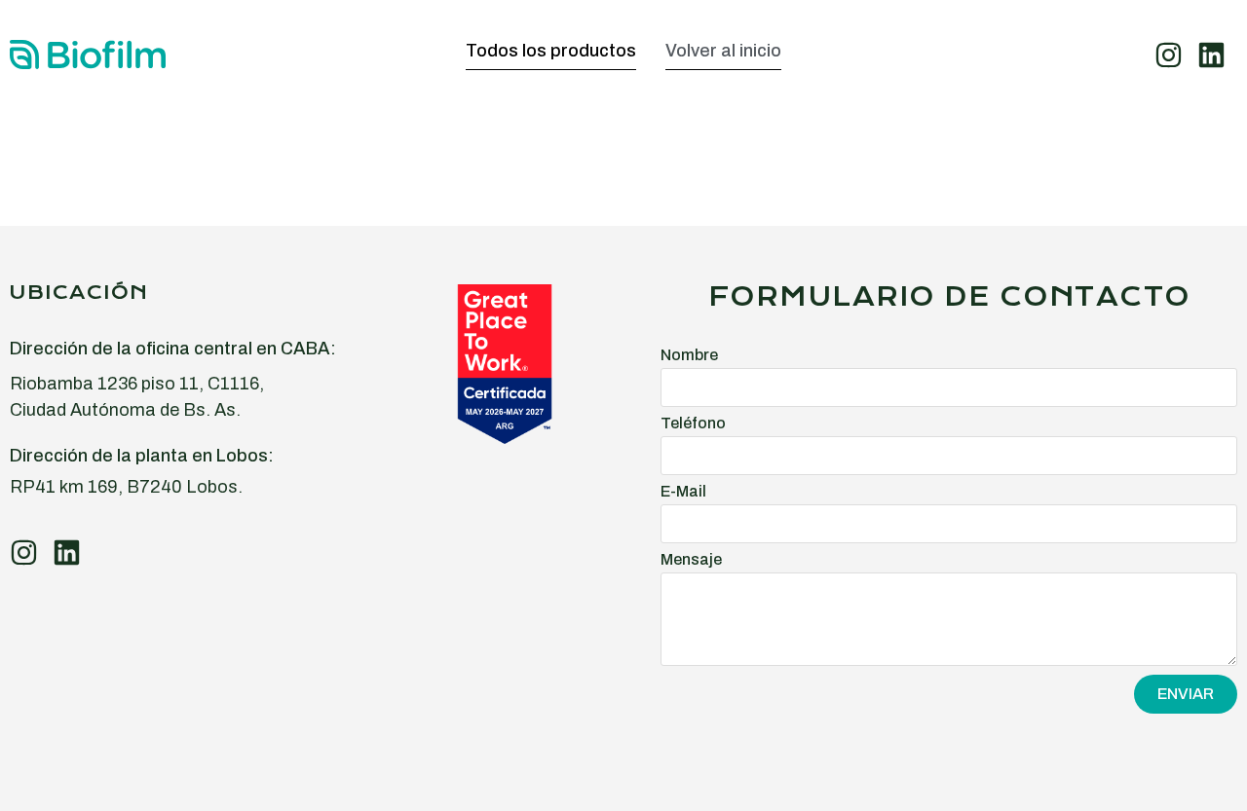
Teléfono (693, 423)
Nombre (689, 355)
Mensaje (691, 560)
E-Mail (683, 491)
